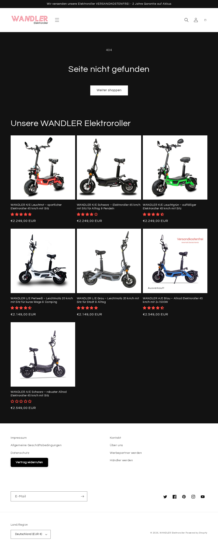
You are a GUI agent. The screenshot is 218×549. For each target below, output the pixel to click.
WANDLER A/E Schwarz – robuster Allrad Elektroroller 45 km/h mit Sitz (39, 393)
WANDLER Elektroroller (172, 533)
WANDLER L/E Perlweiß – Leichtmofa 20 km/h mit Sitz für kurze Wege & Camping (42, 300)
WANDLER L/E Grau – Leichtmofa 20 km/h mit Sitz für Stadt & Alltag (108, 300)
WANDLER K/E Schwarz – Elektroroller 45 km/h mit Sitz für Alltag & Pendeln (109, 206)
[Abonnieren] (82, 496)
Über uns (116, 445)
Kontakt (115, 437)
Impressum (19, 437)
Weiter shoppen (109, 90)
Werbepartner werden (126, 452)
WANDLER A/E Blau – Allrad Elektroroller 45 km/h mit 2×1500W (173, 300)
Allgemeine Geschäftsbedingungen (36, 445)
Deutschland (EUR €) (28, 534)
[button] (57, 20)
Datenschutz (20, 452)
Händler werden (121, 460)
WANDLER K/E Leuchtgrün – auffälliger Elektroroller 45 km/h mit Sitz (169, 206)
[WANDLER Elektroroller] (30, 20)
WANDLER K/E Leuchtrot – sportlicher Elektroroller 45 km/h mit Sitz (36, 206)
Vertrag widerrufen (29, 462)
